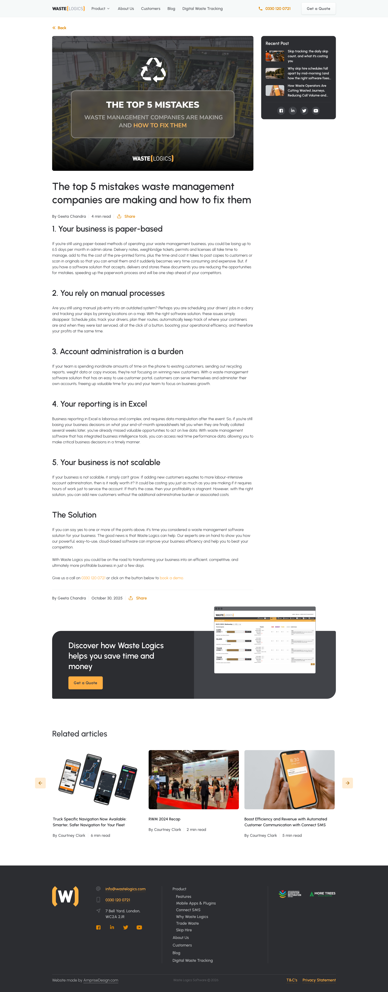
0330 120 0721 (278, 8)
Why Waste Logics (192, 916)
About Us (126, 8)
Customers (150, 8)
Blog (171, 8)
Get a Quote (318, 8)
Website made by (85, 980)
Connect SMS (188, 909)
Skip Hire (184, 929)
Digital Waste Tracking (202, 8)
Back (62, 27)
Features (183, 896)
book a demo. (172, 577)
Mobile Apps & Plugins (196, 903)
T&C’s (291, 980)
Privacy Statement (319, 980)
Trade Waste (187, 923)
